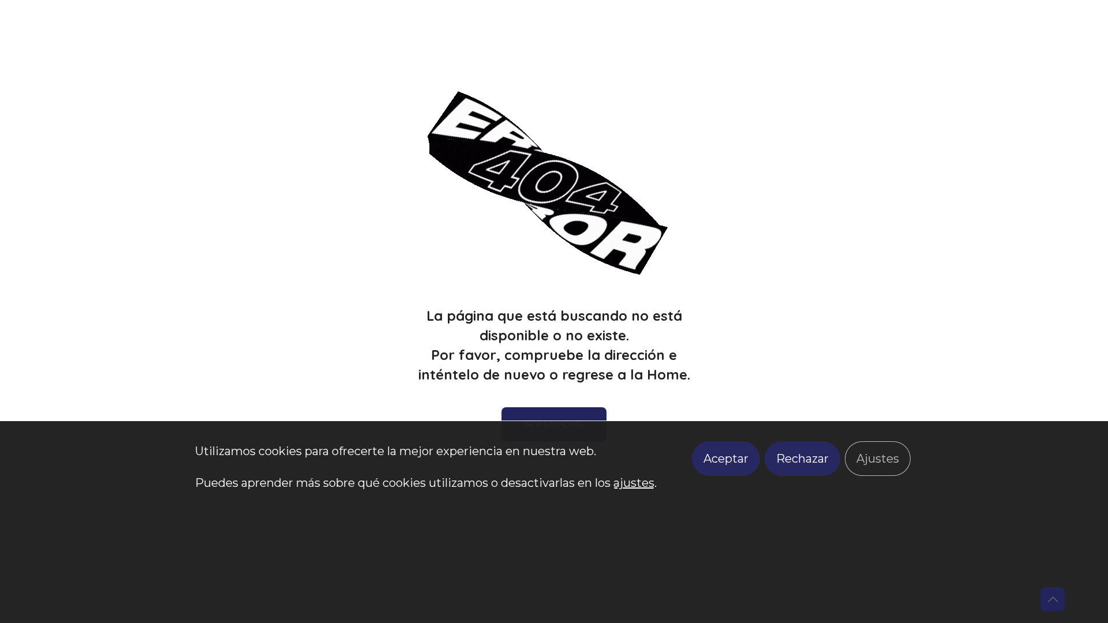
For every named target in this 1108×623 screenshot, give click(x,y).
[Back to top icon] (1052, 599)
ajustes (633, 483)
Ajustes (877, 459)
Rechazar (802, 459)
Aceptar (725, 459)
